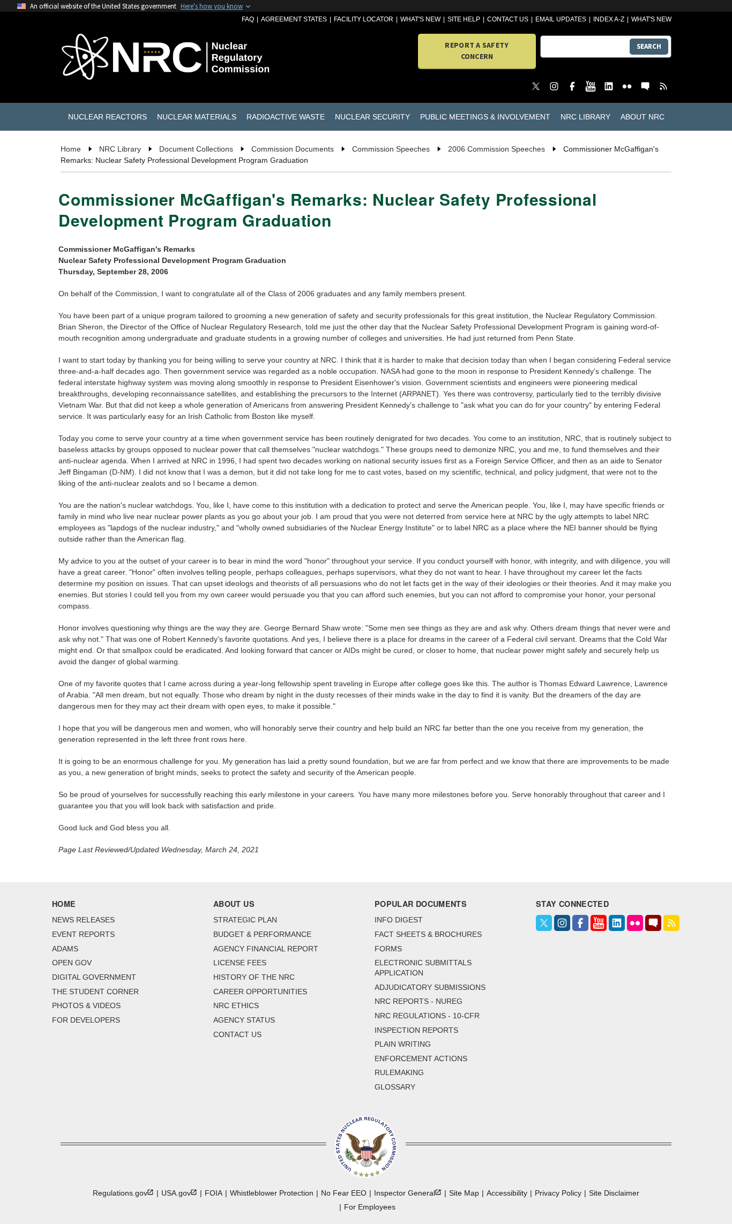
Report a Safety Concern (477, 50)
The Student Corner (95, 991)
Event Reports (83, 934)
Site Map (464, 1193)
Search (649, 46)
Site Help (463, 19)
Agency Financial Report (265, 948)
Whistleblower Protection (271, 1193)
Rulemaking (399, 1072)
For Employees (369, 1207)
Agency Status (244, 1020)
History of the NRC (254, 977)
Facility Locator (363, 19)
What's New (420, 19)
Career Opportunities (260, 991)
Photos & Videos (86, 1005)
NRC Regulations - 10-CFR (427, 1015)
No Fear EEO (344, 1193)
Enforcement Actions (421, 1058)
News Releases (83, 919)
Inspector (404, 1193)
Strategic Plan (245, 919)
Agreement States (294, 19)
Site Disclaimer (614, 1193)
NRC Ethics (236, 1005)
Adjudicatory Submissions (430, 987)
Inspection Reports (416, 1030)
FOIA (213, 1193)
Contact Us (507, 19)
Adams (65, 948)
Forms (388, 948)
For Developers (86, 1020)
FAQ (248, 19)
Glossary (395, 1087)
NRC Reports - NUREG (418, 1001)
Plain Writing (403, 1044)
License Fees (239, 962)
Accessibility (507, 1193)
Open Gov (72, 962)
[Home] (110, 57)
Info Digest (399, 919)
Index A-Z (608, 19)
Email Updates (560, 19)
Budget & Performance (262, 934)
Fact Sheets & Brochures (428, 934)
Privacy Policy (558, 1193)
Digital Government (94, 977)
